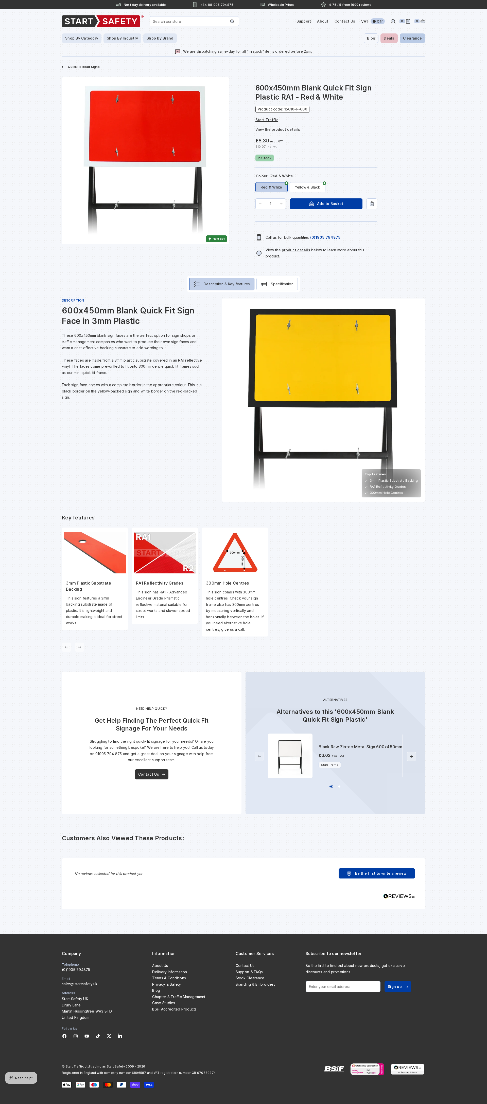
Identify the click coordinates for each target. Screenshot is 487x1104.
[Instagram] (75, 1036)
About (322, 21)
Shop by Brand (160, 38)
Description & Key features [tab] (227, 284)
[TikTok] (97, 1036)
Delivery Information (169, 972)
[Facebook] (64, 1036)
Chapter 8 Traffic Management (178, 997)
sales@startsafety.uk (79, 984)
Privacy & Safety (166, 984)
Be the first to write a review (381, 873)
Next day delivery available (145, 5)
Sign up (395, 986)
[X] (109, 1036)
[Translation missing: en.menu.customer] (393, 21)
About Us (160, 965)
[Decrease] (260, 204)
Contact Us (345, 21)
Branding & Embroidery (255, 984)
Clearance (412, 38)
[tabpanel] (243, 475)
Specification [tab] (282, 284)
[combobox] (194, 21)
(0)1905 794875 (76, 969)
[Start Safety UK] (103, 21)
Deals (389, 38)
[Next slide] (411, 756)
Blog (371, 38)
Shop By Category (81, 38)
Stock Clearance (250, 978)
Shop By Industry (122, 38)
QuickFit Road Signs (84, 67)
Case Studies (163, 1003)
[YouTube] (86, 1036)
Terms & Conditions (169, 978)
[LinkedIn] (120, 1036)
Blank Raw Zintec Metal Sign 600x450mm (360, 746)
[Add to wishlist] (372, 203)
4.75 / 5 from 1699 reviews (350, 5)
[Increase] (281, 204)
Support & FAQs (249, 972)
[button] (377, 873)
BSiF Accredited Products (174, 1009)
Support (304, 21)
